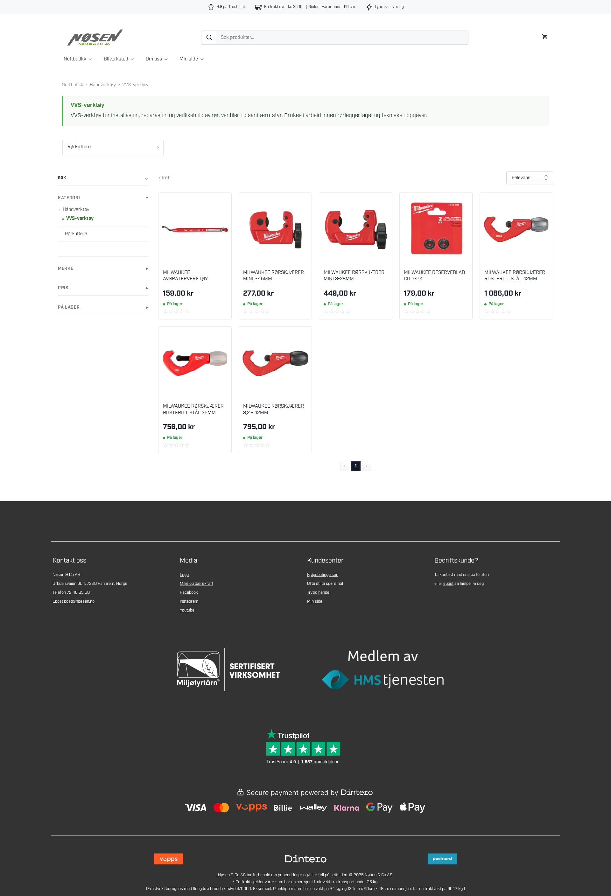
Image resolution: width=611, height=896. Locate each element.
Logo (184, 575)
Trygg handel (318, 592)
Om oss (154, 59)
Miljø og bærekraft (196, 583)
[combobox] (334, 38)
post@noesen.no (79, 601)
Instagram (189, 601)
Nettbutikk (75, 59)
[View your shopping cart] (544, 36)
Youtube (187, 610)
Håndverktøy (103, 85)
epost (448, 583)
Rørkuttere (79, 147)
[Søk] (208, 37)
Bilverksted (116, 59)
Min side (188, 59)
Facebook (189, 592)
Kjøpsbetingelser (322, 575)
